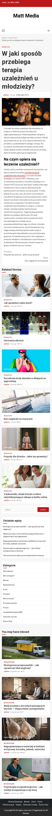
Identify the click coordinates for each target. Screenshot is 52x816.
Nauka (18, 804)
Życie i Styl (6, 47)
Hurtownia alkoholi (26, 323)
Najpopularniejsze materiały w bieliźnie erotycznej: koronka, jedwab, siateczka (26, 729)
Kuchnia (6, 594)
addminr (6, 95)
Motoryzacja (8, 598)
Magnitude (38, 810)
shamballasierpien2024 (12, 612)
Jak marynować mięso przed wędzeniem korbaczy (23, 555)
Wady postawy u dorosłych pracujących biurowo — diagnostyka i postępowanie (26, 688)
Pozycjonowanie (10, 603)
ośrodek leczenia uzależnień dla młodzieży (21, 174)
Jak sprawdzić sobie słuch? (26, 285)
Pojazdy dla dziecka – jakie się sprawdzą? (22, 253)
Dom (5, 589)
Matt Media (26, 16)
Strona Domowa (15, 801)
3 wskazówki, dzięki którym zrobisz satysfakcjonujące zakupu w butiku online (26, 476)
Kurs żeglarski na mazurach (36, 259)
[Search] (48, 30)
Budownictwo (9, 585)
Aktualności (8, 571)
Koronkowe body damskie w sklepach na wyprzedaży (26, 360)
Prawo (6, 607)
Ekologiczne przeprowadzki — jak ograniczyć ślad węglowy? (26, 647)
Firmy (39, 801)
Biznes (6, 580)
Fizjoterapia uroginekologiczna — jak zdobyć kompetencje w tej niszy (26, 769)
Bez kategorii (8, 576)
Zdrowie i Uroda (10, 617)
